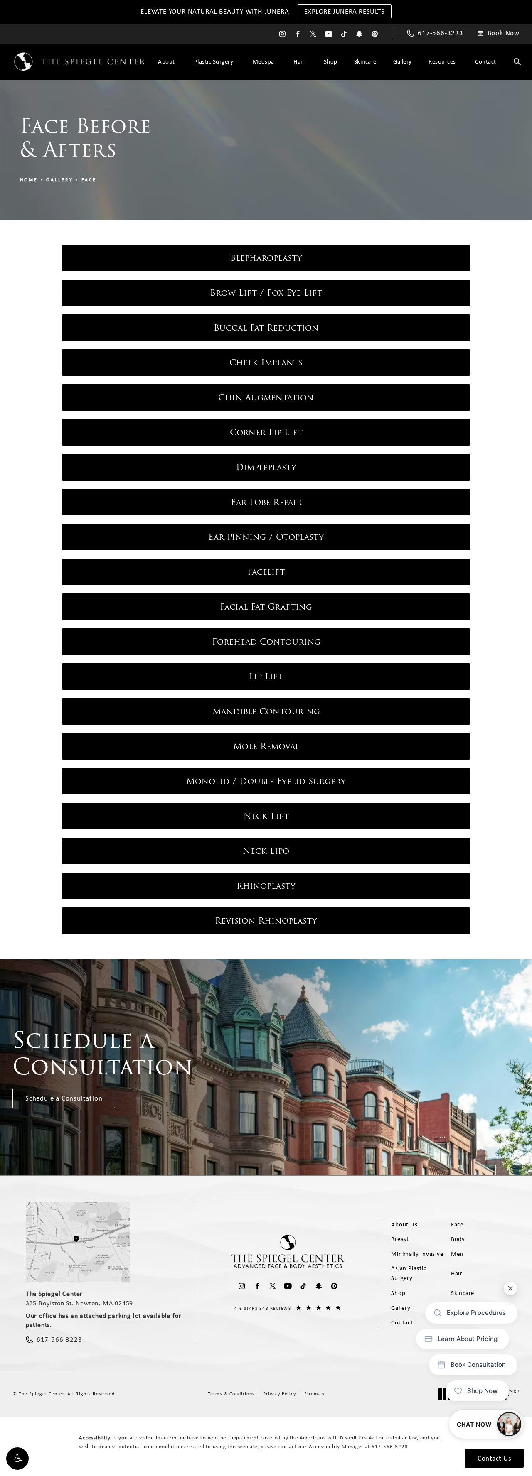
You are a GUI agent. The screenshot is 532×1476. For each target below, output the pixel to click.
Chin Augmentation (266, 397)
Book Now (504, 33)
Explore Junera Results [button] (344, 11)
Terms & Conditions (231, 1393)
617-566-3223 (390, 1446)
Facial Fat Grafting (266, 606)
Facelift (266, 572)
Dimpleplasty (266, 467)
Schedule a (102, 1053)
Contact (485, 61)
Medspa (263, 61)
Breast (400, 1239)
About (166, 61)
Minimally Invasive (417, 1254)
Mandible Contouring (266, 711)
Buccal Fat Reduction (266, 327)
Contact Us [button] (494, 1458)
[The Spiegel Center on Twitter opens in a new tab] (313, 33)
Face (88, 180)
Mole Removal (266, 746)
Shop (330, 61)
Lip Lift (266, 676)
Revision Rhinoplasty (266, 920)
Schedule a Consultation (63, 1098)
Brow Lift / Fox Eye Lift (266, 292)
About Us (404, 1224)
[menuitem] (282, 33)
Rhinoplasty (266, 885)
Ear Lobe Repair (266, 502)
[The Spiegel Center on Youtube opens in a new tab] (328, 33)
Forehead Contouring (266, 641)
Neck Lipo (266, 851)
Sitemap (314, 1393)
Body (458, 1239)
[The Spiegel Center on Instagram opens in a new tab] (282, 33)
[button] (17, 1458)
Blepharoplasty (266, 258)
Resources (442, 61)
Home (29, 180)
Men (457, 1254)
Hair (298, 61)
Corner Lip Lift (266, 432)
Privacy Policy (279, 1393)
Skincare (365, 61)
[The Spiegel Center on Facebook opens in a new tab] (297, 33)
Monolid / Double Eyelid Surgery (266, 781)
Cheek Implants (266, 362)
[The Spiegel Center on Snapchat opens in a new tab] (359, 33)
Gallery (402, 61)
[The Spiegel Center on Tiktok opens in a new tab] (344, 33)
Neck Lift (266, 816)
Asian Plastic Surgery (408, 1273)
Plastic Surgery (214, 61)
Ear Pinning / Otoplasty (266, 537)
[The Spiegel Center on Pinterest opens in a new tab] (374, 33)
